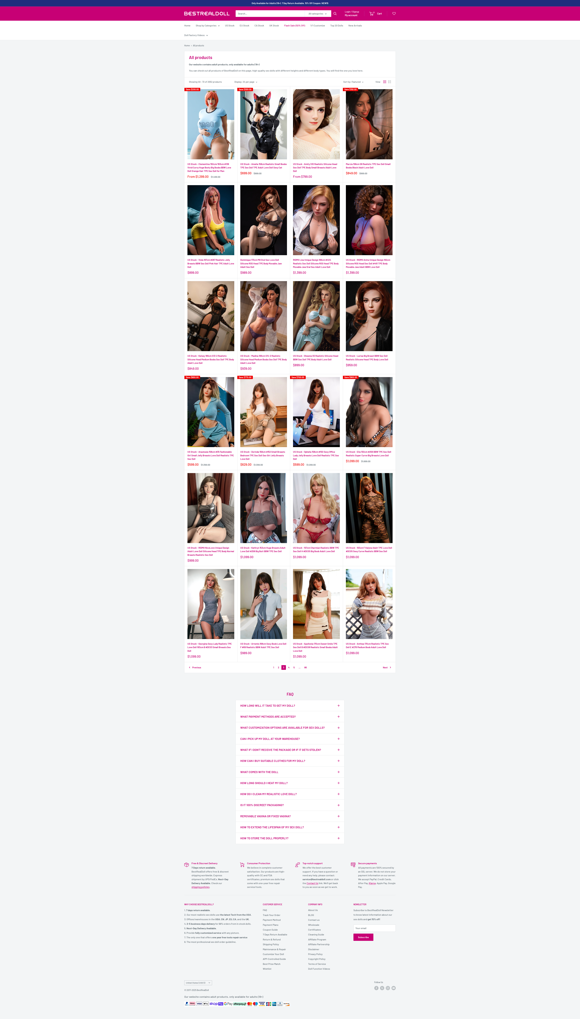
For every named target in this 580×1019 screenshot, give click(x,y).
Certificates (314, 929)
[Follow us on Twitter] (382, 988)
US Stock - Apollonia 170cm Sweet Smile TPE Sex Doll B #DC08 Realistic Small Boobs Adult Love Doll (315, 647)
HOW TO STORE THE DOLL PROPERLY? (264, 838)
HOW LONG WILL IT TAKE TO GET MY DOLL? (267, 705)
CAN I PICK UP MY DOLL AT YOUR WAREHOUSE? (270, 738)
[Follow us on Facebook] (376, 988)
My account (351, 15)
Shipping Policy (271, 944)
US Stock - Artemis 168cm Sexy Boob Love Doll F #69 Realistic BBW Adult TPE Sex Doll (263, 645)
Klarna (372, 883)
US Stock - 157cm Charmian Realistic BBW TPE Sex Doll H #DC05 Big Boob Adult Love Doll (316, 549)
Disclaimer (313, 949)
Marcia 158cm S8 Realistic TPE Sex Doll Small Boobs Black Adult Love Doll (368, 166)
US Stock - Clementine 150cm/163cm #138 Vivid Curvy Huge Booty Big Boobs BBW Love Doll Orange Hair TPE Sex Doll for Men (209, 167)
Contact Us (312, 883)
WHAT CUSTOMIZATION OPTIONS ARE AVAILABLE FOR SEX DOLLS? (282, 727)
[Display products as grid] (384, 81)
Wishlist (267, 968)
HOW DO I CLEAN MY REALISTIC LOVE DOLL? (268, 794)
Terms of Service (317, 963)
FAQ (265, 910)
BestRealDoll (203, 990)
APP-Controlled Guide (274, 958)
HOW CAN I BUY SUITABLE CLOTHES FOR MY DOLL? (272, 760)
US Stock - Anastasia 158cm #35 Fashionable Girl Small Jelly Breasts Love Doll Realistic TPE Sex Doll (210, 455)
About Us (313, 910)
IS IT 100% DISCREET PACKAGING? (262, 805)
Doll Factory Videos (194, 35)
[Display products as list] (389, 81)
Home (187, 25)
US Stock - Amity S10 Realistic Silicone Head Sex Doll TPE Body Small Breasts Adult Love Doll (315, 167)
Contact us (314, 919)
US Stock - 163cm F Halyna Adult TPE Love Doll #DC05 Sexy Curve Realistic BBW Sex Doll (369, 549)
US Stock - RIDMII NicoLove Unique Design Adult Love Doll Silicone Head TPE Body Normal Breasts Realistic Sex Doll (210, 551)
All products (198, 45)
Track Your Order (271, 915)
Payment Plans (270, 924)
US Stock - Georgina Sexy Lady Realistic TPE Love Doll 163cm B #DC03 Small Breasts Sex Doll (209, 647)
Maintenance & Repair (274, 949)
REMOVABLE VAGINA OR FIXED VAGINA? (265, 816)
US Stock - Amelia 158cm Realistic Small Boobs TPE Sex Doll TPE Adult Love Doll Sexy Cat (263, 166)
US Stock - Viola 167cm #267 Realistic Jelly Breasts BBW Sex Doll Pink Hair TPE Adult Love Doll (210, 263)
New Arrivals (355, 25)
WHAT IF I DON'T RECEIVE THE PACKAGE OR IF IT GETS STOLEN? (280, 749)
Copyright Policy (316, 958)
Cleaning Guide (316, 934)
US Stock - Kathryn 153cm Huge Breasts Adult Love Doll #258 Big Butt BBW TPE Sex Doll (262, 549)
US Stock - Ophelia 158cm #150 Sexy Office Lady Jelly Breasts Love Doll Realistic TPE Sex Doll (316, 455)
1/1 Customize (317, 25)
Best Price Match (271, 963)
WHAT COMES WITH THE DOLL (259, 772)
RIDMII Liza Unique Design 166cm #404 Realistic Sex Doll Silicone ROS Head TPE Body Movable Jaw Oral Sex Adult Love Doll (316, 263)
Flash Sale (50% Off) (294, 25)
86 (305, 667)
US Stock (229, 25)
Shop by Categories (206, 25)
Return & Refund (272, 939)
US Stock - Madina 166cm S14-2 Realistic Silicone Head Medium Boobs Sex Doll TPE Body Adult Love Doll (263, 359)
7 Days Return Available (275, 934)
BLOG (311, 915)
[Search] (335, 13)
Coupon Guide (270, 929)
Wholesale (313, 924)
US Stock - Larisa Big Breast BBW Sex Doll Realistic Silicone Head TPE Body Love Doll (367, 357)
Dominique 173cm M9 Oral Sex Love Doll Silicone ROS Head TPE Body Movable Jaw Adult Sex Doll (261, 263)
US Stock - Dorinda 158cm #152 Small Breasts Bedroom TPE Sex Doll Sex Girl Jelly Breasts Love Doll (262, 455)
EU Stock (244, 25)
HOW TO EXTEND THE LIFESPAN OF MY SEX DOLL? (272, 827)
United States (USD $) (195, 982)
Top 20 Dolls (336, 25)
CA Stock (259, 25)
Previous (196, 667)
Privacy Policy (315, 954)
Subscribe (363, 937)
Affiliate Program (317, 939)
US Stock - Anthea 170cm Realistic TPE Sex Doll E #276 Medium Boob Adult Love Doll (367, 645)
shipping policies (200, 886)
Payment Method (272, 919)
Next (385, 667)
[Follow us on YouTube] (394, 988)
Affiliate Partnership (319, 944)
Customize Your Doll (273, 954)
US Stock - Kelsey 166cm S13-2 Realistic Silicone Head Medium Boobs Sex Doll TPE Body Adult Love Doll (210, 359)
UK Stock (274, 25)
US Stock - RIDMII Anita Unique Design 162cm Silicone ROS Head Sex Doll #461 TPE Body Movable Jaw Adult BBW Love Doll (368, 263)
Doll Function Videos (319, 968)
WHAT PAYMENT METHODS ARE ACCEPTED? (268, 716)
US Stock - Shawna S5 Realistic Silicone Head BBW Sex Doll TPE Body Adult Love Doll (315, 357)
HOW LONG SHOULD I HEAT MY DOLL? (264, 783)
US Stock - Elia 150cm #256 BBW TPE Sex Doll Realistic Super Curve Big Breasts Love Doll (368, 453)
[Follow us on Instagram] (388, 988)
